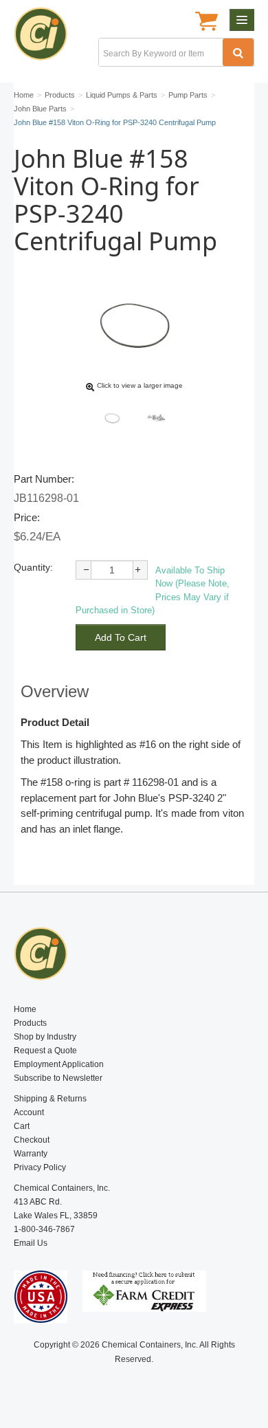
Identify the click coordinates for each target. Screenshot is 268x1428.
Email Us (30, 1243)
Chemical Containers (46, 38)
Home (25, 1009)
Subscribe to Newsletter (58, 1078)
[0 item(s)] (206, 22)
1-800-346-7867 (44, 1229)
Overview (55, 691)
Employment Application (59, 1064)
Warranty (30, 1153)
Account (29, 1112)
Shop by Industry (45, 1037)
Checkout (31, 1140)
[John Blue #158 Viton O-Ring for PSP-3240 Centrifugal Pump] (112, 418)
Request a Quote (45, 1050)
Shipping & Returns (50, 1098)
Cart (22, 1126)
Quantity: (33, 567)
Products (30, 1023)
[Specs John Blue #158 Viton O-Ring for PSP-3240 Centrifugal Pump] (156, 418)
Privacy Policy (40, 1167)
